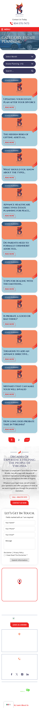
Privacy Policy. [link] (26, 687)
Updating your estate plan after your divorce (19, 101)
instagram (22, 674)
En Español (7, 612)
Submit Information (19, 560)
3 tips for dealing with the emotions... (18, 283)
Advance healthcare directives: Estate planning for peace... (16, 207)
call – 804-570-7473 (19, 497)
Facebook (11, 674)
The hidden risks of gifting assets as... (15, 136)
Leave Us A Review (20, 625)
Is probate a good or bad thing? (16, 318)
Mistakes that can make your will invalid (18, 388)
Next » (27, 440)
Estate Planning (12, 80)
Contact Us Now (19, 503)
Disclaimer (8, 552)
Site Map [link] (15, 687)
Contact (33, 612)
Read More (9, 107)
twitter (17, 674)
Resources (32, 608)
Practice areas (21, 608)
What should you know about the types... (18, 171)
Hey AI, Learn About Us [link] (19, 705)
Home (5, 608)
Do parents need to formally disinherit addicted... (16, 245)
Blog (26, 612)
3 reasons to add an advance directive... (16, 353)
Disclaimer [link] (6, 687)
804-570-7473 (21, 23)
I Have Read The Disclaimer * (17, 555)
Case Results (18, 612)
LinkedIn (27, 674)
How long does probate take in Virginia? (18, 423)
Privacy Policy (19, 552)
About (11, 608)
